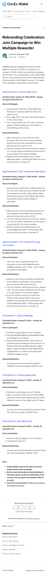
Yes (18, 507)
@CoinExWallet (21, 438)
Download (11, 109)
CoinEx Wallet (7, 11)
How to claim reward (10, 541)
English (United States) (35, 570)
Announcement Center (22, 11)
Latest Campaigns (38, 11)
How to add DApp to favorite (13, 545)
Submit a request (33, 518)
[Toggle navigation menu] (42, 4)
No (30, 507)
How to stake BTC (9, 549)
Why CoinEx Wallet (9, 537)
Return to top (7, 526)
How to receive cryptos (11, 554)
